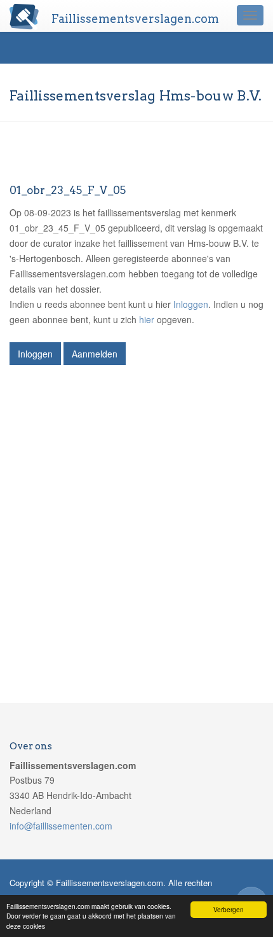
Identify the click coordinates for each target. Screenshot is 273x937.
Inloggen (190, 304)
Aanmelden (94, 353)
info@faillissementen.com (61, 825)
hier (146, 319)
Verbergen (228, 909)
